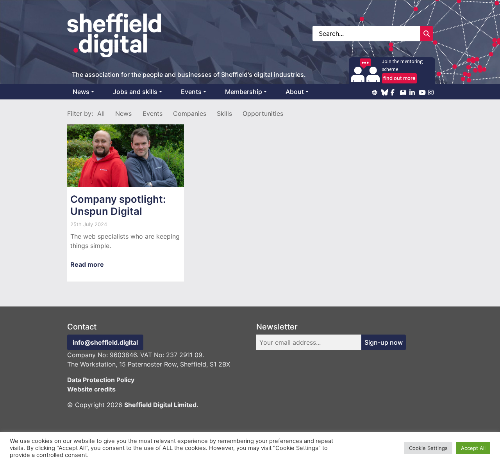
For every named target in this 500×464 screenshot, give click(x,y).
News (81, 92)
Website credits (91, 389)
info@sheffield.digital (105, 342)
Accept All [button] (473, 448)
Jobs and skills (135, 92)
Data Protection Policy (100, 380)
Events (191, 92)
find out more (399, 78)
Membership (243, 92)
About (295, 92)
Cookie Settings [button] (428, 448)
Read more (87, 264)
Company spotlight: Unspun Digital (118, 205)
